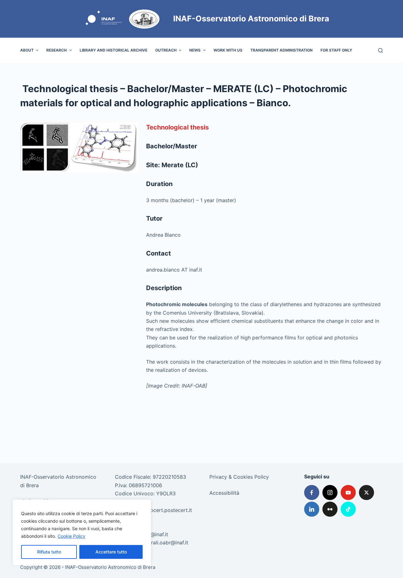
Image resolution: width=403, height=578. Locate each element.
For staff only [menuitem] (336, 50)
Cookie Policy (71, 536)
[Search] (380, 50)
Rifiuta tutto (49, 551)
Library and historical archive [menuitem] (113, 50)
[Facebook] (311, 492)
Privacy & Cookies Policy (239, 477)
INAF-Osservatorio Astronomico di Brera (251, 18)
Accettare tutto (111, 551)
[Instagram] (330, 492)
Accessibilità (224, 493)
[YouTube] (348, 492)
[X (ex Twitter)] (366, 492)
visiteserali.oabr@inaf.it (160, 542)
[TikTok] (348, 509)
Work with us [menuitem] (227, 50)
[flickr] (330, 509)
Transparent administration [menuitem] (281, 50)
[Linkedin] (311, 509)
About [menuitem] (27, 50)
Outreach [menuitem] (166, 50)
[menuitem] (360, 50)
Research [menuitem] (56, 50)
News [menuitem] (195, 50)
